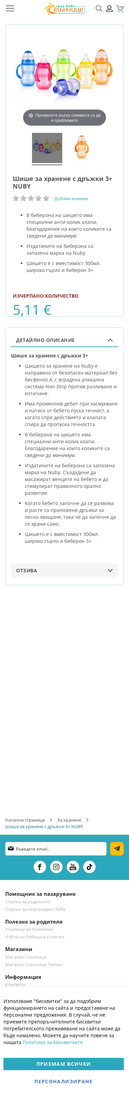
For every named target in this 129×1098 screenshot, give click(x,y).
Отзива (26, 570)
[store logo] (64, 9)
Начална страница (25, 820)
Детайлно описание (45, 340)
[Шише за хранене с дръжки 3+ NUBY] (47, 149)
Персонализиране (63, 1081)
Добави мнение (71, 198)
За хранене (69, 820)
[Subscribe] (117, 849)
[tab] (64, 340)
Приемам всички (63, 1064)
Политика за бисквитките (53, 1042)
